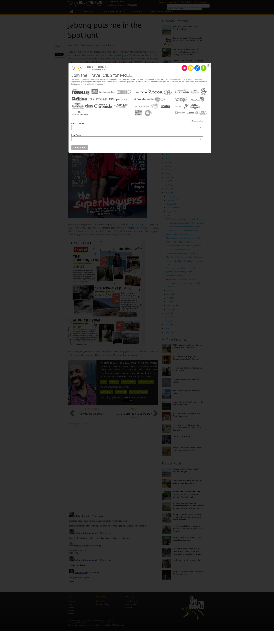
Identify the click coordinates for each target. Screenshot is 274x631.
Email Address (136, 123)
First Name (136, 135)
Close (209, 65)
